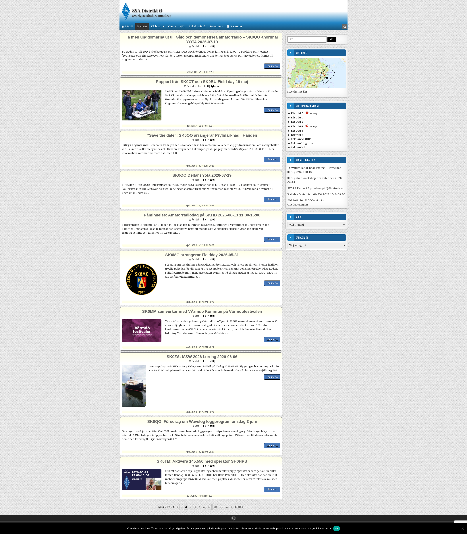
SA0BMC (193, 72)
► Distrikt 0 (302, 113)
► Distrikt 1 (295, 117)
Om (170, 26)
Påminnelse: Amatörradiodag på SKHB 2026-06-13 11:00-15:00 (202, 215)
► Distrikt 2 (295, 121)
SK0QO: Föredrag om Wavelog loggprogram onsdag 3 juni (202, 421)
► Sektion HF (296, 147)
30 (221, 506)
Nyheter (142, 26)
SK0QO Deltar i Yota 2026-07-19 (201, 175)
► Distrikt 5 (295, 130)
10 (209, 506)
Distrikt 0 (208, 46)
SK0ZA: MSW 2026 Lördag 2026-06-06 (202, 356)
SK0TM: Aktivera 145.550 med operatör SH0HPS (202, 461)
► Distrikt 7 (295, 134)
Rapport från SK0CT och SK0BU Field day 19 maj (202, 81)
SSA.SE (129, 26)
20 (215, 506)
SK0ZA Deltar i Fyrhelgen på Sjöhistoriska (315, 188)
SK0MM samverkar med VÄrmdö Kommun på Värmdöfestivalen (202, 311)
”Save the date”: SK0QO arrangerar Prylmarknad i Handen (202, 135)
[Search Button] (233, 518)
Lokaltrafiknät (197, 26)
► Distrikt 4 (302, 126)
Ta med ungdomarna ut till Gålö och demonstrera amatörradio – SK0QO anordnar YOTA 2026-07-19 (202, 39)
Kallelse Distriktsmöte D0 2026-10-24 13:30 (316, 194)
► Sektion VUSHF (299, 139)
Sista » (239, 506)
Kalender (236, 26)
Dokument (216, 26)
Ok (336, 528)
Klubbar (156, 26)
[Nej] (462, 528)
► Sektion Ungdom (300, 143)
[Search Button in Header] (344, 26)
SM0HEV (193, 125)
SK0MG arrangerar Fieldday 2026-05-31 (202, 255)
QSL (182, 26)
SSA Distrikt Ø (147, 10)
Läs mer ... (272, 66)
